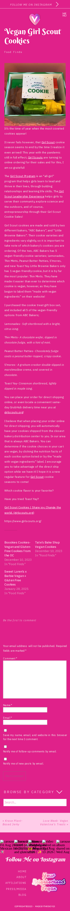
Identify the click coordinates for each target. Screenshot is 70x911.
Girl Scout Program (22, 176)
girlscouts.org (13, 412)
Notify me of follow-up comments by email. (30, 751)
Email (7, 717)
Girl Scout (48, 142)
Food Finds (13, 52)
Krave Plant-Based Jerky (13, 822)
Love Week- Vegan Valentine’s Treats (54, 822)
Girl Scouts (35, 157)
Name (7, 705)
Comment (10, 658)
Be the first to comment (19, 620)
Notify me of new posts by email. (23, 763)
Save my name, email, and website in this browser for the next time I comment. (35, 737)
